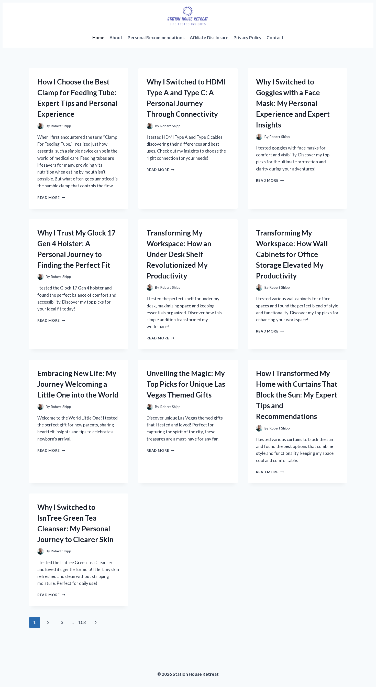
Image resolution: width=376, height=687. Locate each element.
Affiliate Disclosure (209, 37)
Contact (275, 37)
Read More (51, 198)
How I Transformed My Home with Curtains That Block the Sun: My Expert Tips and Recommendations (296, 395)
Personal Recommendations (156, 37)
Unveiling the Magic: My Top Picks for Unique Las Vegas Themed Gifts (186, 384)
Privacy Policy (247, 37)
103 (82, 622)
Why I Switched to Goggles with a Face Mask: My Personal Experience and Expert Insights (293, 103)
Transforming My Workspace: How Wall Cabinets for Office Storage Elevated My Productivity (292, 254)
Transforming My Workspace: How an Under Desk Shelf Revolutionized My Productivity (179, 254)
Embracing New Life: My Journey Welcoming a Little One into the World (77, 384)
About (116, 37)
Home (98, 37)
